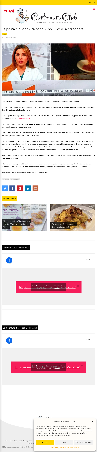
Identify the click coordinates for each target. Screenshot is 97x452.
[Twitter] (5, 188)
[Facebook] (12, 188)
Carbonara (5, 179)
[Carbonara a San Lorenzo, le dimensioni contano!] (72, 230)
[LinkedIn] (28, 188)
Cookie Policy (54, 447)
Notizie (4, 34)
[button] (92, 421)
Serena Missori (15, 179)
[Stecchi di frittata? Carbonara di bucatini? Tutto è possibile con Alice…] (24, 230)
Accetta (45, 442)
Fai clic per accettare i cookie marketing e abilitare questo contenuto (48, 287)
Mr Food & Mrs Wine (10, 441)
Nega (64, 442)
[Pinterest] (20, 188)
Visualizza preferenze (83, 442)
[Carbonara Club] (46, 23)
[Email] (35, 188)
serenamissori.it (24, 118)
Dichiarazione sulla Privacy (69, 447)
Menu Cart (92, 2)
